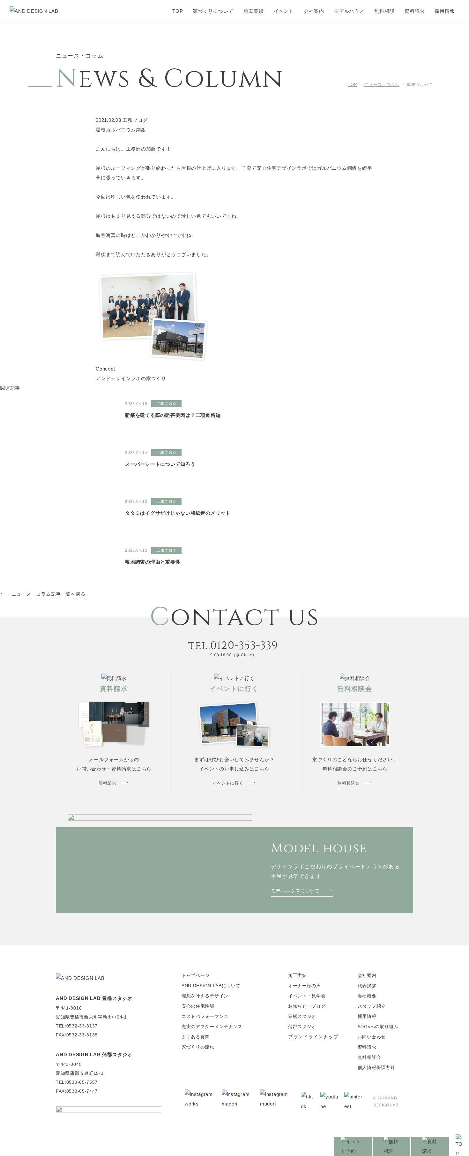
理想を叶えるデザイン (205, 995)
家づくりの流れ (198, 1047)
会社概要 (367, 995)
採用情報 (445, 11)
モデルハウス (349, 11)
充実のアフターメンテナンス (212, 1026)
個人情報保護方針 (376, 1067)
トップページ (196, 975)
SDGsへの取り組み (378, 1026)
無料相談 (384, 11)
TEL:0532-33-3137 (77, 1025)
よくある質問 (196, 1036)
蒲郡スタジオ (302, 1026)
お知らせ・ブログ (307, 1006)
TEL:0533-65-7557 (77, 1082)
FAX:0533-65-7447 (77, 1091)
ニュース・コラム (381, 84)
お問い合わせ (372, 1036)
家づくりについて (213, 11)
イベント (284, 11)
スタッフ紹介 (372, 1006)
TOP (177, 11)
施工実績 (253, 11)
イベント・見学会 (307, 995)
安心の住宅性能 (198, 1006)
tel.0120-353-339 (233, 645)
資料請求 (415, 11)
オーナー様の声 (304, 985)
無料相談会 (369, 1057)
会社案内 (314, 11)
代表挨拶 (367, 985)
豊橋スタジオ (302, 1016)
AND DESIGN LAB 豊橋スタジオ (94, 998)
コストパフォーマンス (205, 1016)
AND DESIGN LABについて (211, 985)
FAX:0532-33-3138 (77, 1034)
